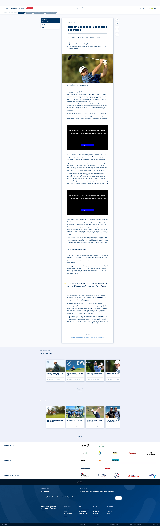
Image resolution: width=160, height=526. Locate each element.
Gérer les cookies (155, 524)
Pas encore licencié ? (83, 513)
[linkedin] (62, 496)
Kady (108, 509)
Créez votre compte (83, 511)
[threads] (67, 496)
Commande (66, 509)
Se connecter (96, 511)
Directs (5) (30, 8)
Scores (43, 27)
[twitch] (72, 496)
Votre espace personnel (84, 509)
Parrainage (66, 516)
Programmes (95, 513)
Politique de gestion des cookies (135, 524)
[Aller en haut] (117, 34)
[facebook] (43, 496)
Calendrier (29, 12)
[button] (6, 8)
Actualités (21, 12)
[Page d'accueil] (80, 8)
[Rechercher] (145, 8)
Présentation (96, 509)
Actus (43, 24)
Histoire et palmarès (39, 12)
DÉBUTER (140, 8)
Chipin (108, 513)
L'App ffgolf (109, 511)
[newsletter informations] (87, 488)
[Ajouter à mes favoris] (117, 19)
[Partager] (117, 23)
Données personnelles (114, 524)
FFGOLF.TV (23, 8)
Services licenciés (68, 513)
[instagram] (52, 496)
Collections (95, 516)
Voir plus (80, 389)
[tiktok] (48, 496)
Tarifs (65, 511)
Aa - (117, 27)
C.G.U (98, 524)
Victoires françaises (51, 12)
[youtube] (57, 496)
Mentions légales (83, 524)
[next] (119, 371)
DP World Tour (12, 12)
